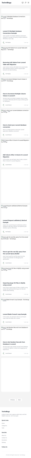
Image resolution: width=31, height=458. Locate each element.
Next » (19, 399)
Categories (4, 425)
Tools (3, 428)
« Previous (12, 399)
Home (3, 423)
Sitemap (4, 442)
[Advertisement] (15, 186)
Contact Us (4, 437)
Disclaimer (4, 440)
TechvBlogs (6, 2)
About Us (4, 435)
